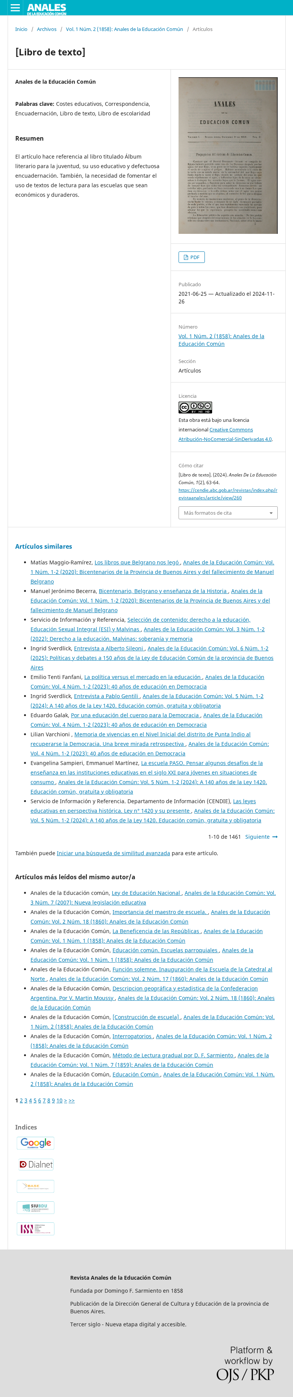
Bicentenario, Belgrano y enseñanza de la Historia (163, 591)
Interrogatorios (133, 1036)
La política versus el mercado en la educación (143, 677)
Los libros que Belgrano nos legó (137, 562)
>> (72, 1100)
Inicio (21, 29)
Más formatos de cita (208, 512)
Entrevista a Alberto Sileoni (109, 648)
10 (59, 1100)
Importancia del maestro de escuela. (160, 912)
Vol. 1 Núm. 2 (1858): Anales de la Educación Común (124, 29)
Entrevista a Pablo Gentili (107, 696)
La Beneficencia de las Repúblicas (157, 931)
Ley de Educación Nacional (147, 892)
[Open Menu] (15, 7)
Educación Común (136, 1074)
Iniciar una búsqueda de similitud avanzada (113, 853)
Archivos (46, 29)
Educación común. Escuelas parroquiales (166, 950)
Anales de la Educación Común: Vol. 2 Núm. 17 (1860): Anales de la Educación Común (159, 978)
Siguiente (257, 836)
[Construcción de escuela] (146, 1017)
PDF (194, 257)
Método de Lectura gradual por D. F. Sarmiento (174, 1055)
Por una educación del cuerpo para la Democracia (135, 715)
